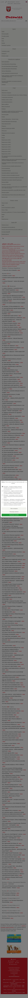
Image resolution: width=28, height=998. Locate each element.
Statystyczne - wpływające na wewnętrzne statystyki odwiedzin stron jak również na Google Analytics (14, 500)
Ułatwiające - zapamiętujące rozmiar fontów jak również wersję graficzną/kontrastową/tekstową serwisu (13, 496)
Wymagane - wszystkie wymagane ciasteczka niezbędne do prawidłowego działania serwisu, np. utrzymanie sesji (13, 488)
